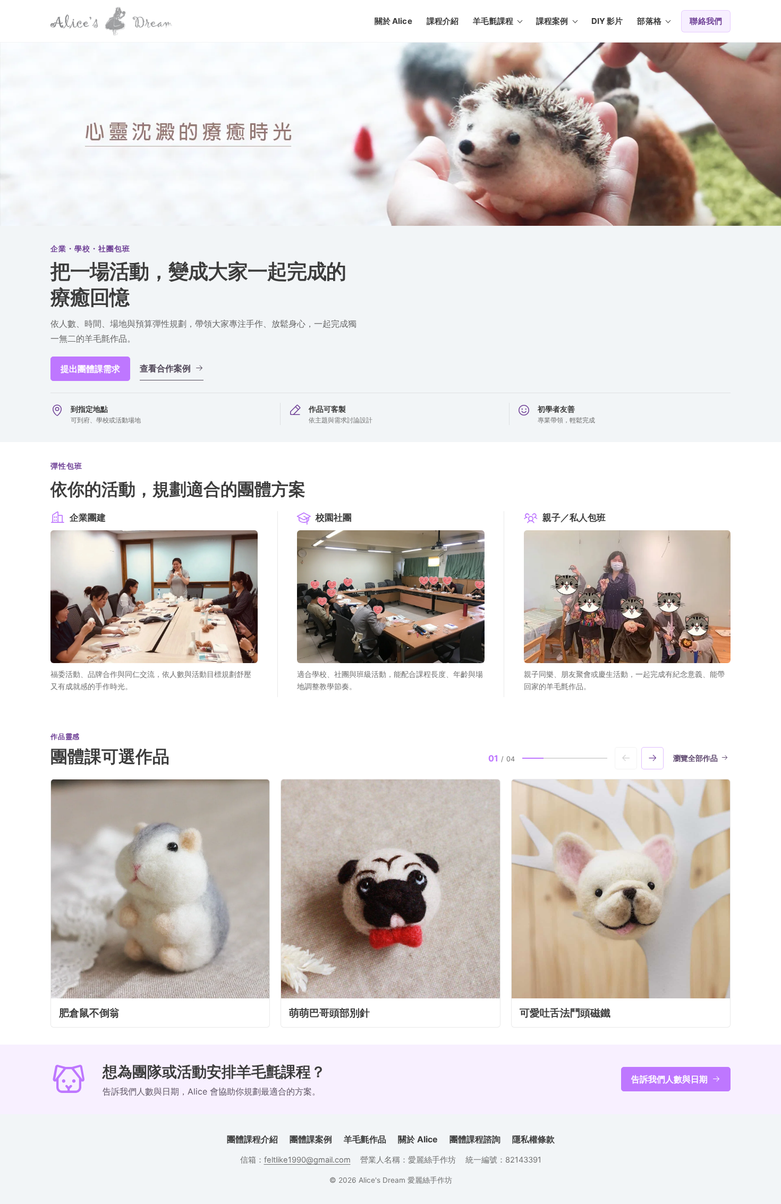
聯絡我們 (706, 21)
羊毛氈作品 (365, 1139)
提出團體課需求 (90, 368)
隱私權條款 (533, 1139)
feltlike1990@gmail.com (307, 1160)
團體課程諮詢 (474, 1139)
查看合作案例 (165, 368)
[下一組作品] (652, 758)
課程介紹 (443, 21)
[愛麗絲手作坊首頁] (111, 21)
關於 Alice (393, 21)
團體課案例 (311, 1139)
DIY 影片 (607, 21)
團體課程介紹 (252, 1139)
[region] (390, 903)
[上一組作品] (626, 758)
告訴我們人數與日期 (669, 1079)
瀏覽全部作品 (695, 758)
